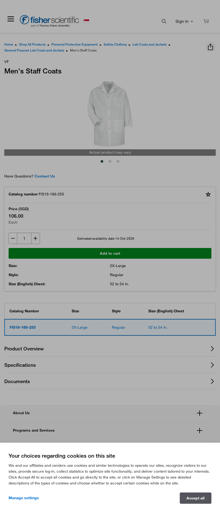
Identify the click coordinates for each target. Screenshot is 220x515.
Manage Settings (24, 497)
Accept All (195, 498)
